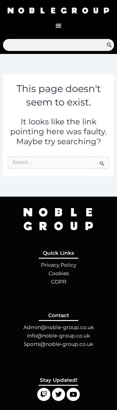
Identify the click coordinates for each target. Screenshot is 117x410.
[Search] (109, 45)
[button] (58, 25)
